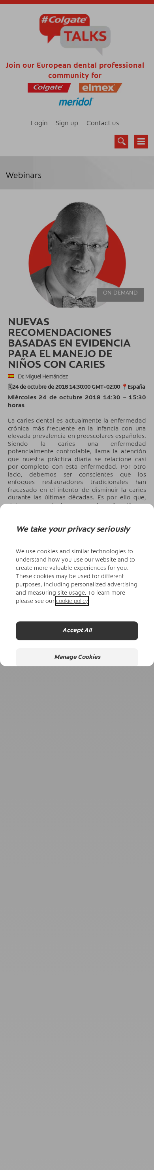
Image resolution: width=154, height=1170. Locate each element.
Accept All (77, 631)
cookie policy (72, 600)
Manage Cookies (77, 657)
